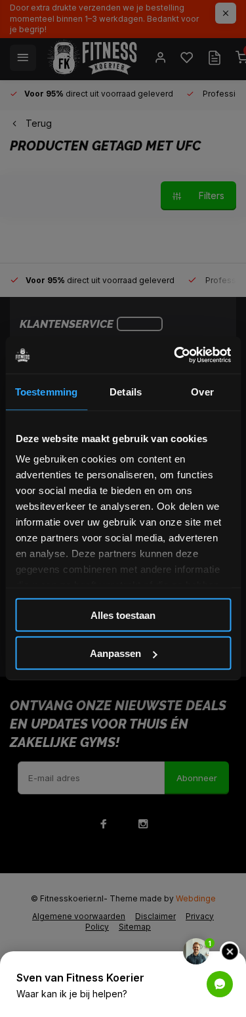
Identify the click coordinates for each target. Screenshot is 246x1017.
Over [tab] (202, 391)
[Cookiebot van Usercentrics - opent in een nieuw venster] (175, 355)
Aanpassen (115, 653)
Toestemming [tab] (46, 391)
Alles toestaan (123, 614)
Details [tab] (126, 391)
